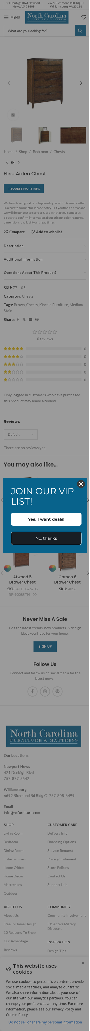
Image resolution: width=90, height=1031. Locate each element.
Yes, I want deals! (46, 519)
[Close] (81, 484)
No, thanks (46, 538)
